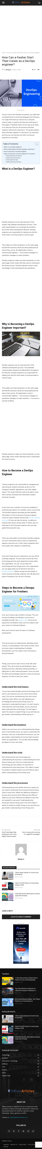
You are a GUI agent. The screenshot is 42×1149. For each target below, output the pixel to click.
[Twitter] (14, 1131)
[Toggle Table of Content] (36, 144)
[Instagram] (28, 1131)
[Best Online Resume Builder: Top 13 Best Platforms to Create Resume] (7, 1002)
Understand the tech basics (14, 155)
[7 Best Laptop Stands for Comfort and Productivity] (7, 876)
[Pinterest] (19, 75)
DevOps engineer (8, 571)
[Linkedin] (23, 1131)
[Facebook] (10, 75)
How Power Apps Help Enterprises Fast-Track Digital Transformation (9, 834)
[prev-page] (3, 904)
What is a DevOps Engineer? (13, 147)
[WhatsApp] (23, 75)
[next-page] (6, 904)
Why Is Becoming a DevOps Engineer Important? (19, 149)
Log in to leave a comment (21, 917)
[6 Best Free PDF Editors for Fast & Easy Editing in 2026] (7, 886)
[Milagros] (3, 70)
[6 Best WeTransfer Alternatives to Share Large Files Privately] (7, 897)
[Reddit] (33, 1131)
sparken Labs (23, 620)
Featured (5, 878)
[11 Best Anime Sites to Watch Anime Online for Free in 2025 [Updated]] (7, 981)
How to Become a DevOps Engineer (15, 151)
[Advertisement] (21, 27)
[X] (15, 75)
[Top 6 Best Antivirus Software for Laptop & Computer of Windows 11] (7, 992)
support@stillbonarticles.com (18, 1117)
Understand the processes (13, 162)
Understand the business (13, 158)
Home (3, 52)
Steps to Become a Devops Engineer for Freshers (19, 154)
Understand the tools (12, 159)
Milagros (8, 69)
